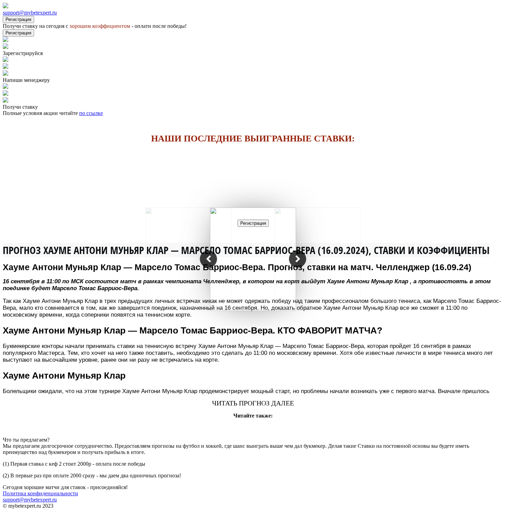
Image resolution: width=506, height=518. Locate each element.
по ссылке (91, 113)
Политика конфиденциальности (40, 493)
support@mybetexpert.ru (30, 12)
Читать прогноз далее (253, 403)
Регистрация (18, 19)
